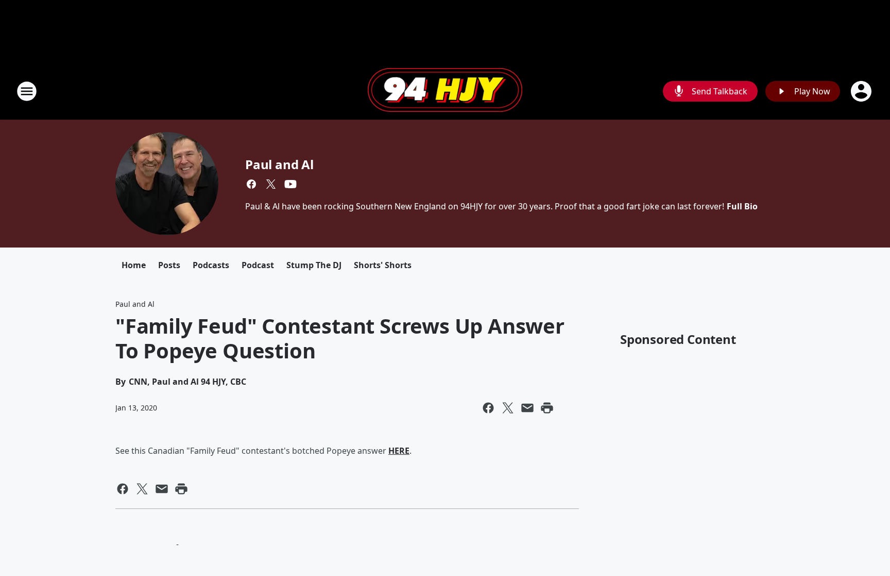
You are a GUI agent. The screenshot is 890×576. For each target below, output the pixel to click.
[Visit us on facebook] (251, 184)
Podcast (258, 265)
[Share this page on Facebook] (488, 408)
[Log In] (862, 91)
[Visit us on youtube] (290, 184)
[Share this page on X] (508, 408)
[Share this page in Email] (527, 408)
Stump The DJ (313, 265)
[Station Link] (445, 91)
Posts (169, 265)
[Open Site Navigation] (26, 91)
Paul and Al (279, 164)
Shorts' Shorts (383, 265)
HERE (398, 450)
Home (134, 265)
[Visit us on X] (271, 184)
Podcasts (211, 265)
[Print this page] (547, 408)
